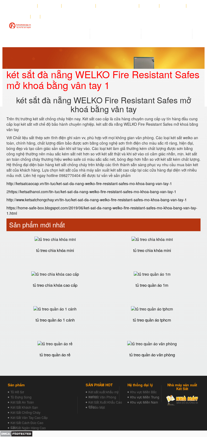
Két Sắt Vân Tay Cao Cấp (29, 417)
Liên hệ (20, 16)
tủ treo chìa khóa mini (55, 250)
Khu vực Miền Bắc (143, 392)
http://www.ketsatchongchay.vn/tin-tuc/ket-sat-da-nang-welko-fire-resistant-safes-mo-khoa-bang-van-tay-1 (96, 199)
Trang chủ (25, 5)
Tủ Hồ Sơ (17, 392)
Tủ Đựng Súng (21, 397)
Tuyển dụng (173, 5)
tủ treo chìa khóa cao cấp (55, 285)
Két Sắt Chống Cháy (25, 412)
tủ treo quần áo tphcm (152, 320)
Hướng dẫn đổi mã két (117, 5)
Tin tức (149, 5)
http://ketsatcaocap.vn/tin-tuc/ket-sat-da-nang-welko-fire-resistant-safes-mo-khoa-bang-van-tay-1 (89, 183)
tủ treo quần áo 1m (152, 285)
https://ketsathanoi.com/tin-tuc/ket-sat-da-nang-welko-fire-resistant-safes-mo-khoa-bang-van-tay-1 (92, 191)
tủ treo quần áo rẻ (55, 354)
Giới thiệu (49, 5)
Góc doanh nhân (78, 5)
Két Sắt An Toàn (22, 402)
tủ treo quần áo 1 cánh (55, 320)
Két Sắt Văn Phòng (102, 397)
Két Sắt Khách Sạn (24, 407)
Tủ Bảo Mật (96, 407)
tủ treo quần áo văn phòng (152, 354)
